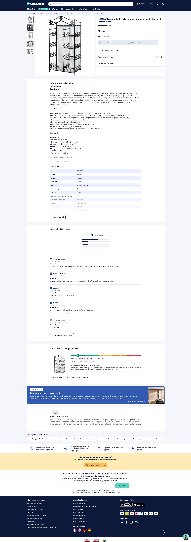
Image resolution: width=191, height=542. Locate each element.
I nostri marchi (78, 513)
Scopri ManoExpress (80, 522)
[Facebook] (126, 522)
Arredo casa (37, 14)
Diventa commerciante (34, 519)
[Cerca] (50, 3)
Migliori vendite (78, 519)
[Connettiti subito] (158, 4)
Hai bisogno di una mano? (35, 510)
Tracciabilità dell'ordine (34, 504)
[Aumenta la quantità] (108, 42)
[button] (57, 185)
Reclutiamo (30, 522)
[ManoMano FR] (75, 530)
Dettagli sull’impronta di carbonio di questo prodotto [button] (69, 377)
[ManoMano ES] (89, 530)
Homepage (30, 14)
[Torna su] (162, 532)
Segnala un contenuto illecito (36, 516)
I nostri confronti (79, 510)
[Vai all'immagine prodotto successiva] (90, 46)
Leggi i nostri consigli (135, 401)
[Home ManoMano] (36, 4)
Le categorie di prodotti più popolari (85, 507)
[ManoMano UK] (79, 530)
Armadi (58, 14)
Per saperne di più (114, 492)
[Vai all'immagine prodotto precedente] (39, 46)
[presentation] (138, 377)
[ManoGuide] (186, 537)
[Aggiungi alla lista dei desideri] (161, 42)
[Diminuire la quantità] (100, 42)
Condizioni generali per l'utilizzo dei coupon (41, 528)
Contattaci (30, 513)
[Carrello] (163, 4)
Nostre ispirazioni (79, 516)
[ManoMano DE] (84, 530)
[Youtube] (136, 522)
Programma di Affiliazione (35, 525)
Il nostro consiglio (79, 504)
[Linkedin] (121, 522)
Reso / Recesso (31, 507)
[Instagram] (131, 522)
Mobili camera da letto (48, 14)
